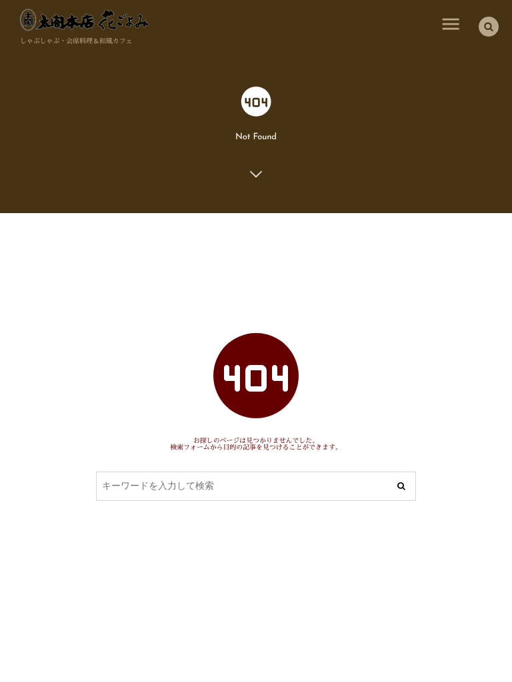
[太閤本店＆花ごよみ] (84, 20)
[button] (489, 27)
